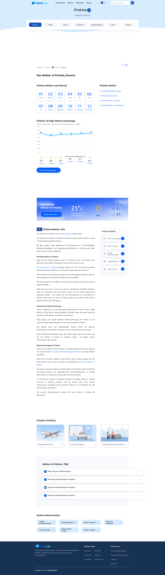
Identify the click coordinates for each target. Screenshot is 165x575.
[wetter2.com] (39, 2)
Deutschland (60, 3)
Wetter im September (109, 522)
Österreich (79, 3)
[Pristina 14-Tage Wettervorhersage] (66, 140)
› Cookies (113, 559)
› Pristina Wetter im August (110, 100)
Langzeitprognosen (97, 25)
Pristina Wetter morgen (66, 530)
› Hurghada (87, 559)
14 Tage (50, 25)
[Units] (103, 3)
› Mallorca (97, 555)
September (80, 25)
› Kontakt (114, 564)
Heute (113, 25)
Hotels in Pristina (89, 530)
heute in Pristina (66, 234)
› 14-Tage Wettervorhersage (110, 91)
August (65, 25)
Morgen (128, 25)
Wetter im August (89, 522)
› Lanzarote (87, 555)
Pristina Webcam (44, 530)
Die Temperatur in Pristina (47, 267)
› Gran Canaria (98, 559)
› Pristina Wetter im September (112, 105)
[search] (132, 2)
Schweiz (70, 3)
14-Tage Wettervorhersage (45, 522)
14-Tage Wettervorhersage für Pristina (66, 352)
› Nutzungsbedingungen (119, 551)
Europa (88, 3)
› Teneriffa (97, 551)
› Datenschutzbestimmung (119, 555)
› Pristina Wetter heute (108, 96)
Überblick (35, 25)
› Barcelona (87, 551)
